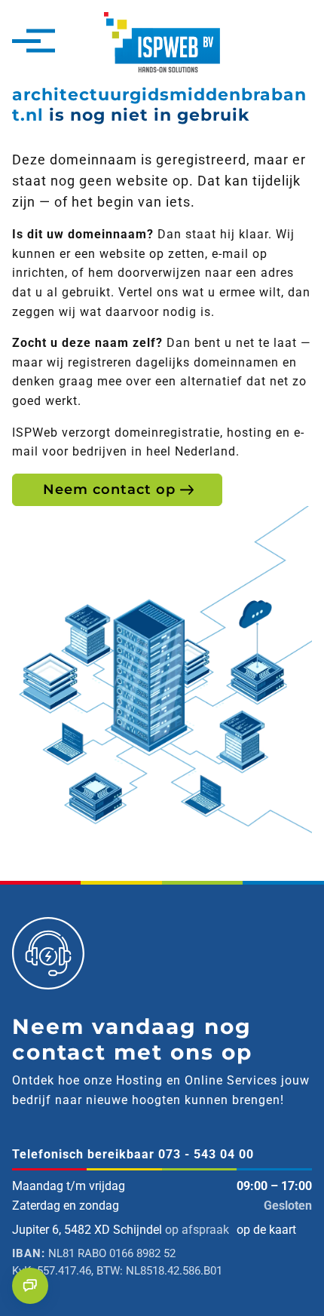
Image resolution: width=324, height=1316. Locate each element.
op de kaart (266, 1229)
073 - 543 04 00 (206, 1154)
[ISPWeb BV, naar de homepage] (162, 41)
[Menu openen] (26, 42)
